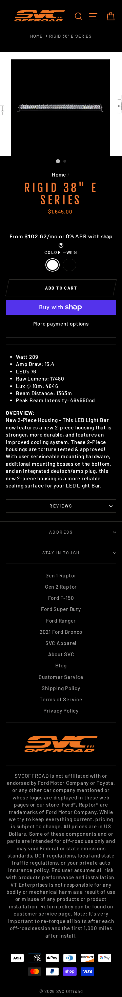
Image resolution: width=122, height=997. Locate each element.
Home (36, 36)
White (52, 265)
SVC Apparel (61, 643)
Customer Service (61, 677)
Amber (69, 265)
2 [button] (65, 161)
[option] (61, 107)
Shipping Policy (61, 688)
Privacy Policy (61, 710)
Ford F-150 (61, 598)
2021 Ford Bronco (61, 632)
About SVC (61, 654)
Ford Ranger (61, 620)
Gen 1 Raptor (60, 575)
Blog (60, 665)
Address (61, 532)
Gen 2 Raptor (61, 587)
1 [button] (58, 161)
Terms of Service (61, 699)
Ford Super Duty (61, 609)
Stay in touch (61, 552)
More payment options (60, 323)
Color (61, 252)
